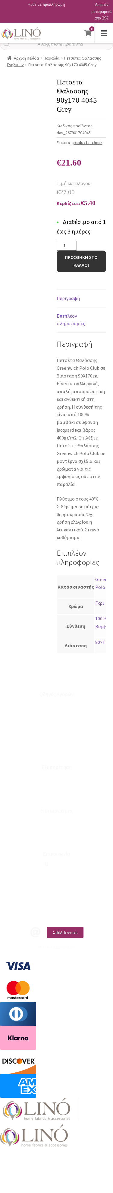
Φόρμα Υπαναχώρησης (56, 796)
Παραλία (52, 58)
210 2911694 (58, 863)
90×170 (102, 642)
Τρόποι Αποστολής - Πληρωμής (57, 733)
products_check (87, 142)
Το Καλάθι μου (56, 714)
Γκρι (99, 603)
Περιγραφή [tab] (68, 298)
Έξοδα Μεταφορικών (57, 753)
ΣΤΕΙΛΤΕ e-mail (65, 932)
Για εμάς (56, 820)
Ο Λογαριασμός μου (56, 704)
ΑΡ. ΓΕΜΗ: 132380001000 (56, 883)
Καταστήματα (56, 777)
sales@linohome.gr (58, 873)
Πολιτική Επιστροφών (57, 743)
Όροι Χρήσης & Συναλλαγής (56, 840)
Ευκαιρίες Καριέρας (56, 830)
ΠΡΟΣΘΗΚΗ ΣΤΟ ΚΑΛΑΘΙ (81, 261)
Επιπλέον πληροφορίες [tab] (71, 320)
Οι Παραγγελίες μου (56, 724)
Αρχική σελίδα (26, 58)
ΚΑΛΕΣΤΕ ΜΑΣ (63, 912)
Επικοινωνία (56, 786)
